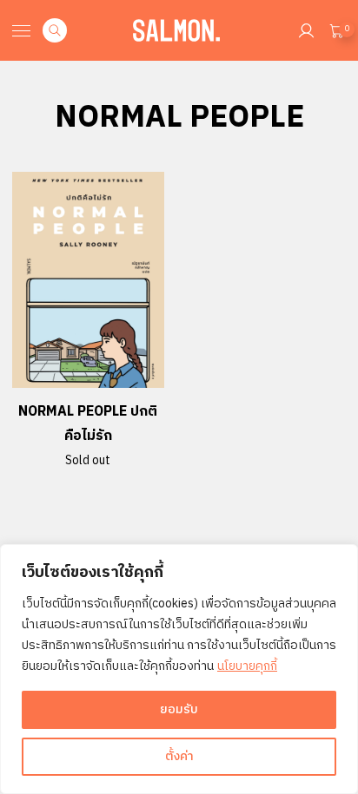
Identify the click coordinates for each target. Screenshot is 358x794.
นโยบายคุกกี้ (247, 666)
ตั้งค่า (179, 756)
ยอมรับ (179, 709)
